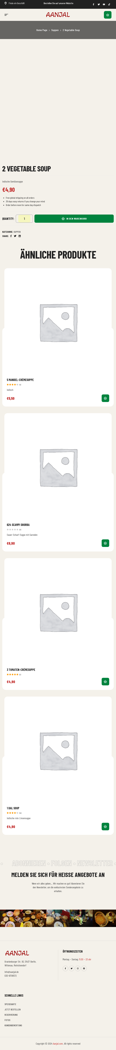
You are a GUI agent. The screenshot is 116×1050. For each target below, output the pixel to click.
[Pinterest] (84, 968)
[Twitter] (71, 968)
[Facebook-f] (65, 968)
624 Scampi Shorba (18, 525)
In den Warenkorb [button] (105, 398)
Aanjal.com (58, 1043)
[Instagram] (78, 968)
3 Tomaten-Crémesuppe (21, 669)
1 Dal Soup (13, 808)
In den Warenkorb (76, 218)
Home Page (41, 30)
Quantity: (8, 218)
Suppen (55, 30)
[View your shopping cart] (107, 14)
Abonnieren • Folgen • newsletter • (60, 862)
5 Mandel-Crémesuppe (20, 380)
